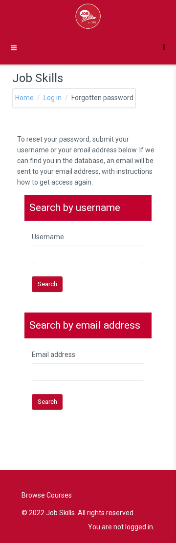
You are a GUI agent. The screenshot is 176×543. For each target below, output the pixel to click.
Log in (53, 98)
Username (48, 237)
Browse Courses (47, 495)
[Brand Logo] (88, 16)
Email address (53, 354)
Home (24, 98)
